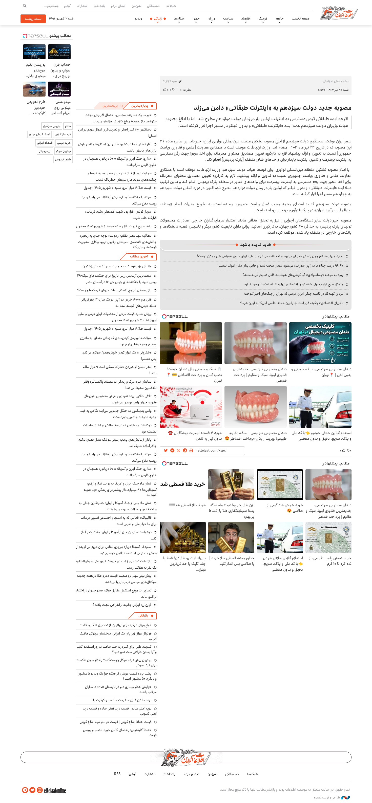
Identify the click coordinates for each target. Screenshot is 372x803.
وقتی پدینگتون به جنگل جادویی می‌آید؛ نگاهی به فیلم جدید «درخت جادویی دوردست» (118, 414)
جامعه (280, 18)
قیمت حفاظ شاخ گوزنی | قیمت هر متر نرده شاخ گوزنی (115, 722)
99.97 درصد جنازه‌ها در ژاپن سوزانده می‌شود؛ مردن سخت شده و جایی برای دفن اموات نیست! (280, 265)
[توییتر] (32, 790)
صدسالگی (153, 5)
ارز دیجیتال (44, 151)
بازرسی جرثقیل (51, 126)
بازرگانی (143, 615)
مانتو (68, 126)
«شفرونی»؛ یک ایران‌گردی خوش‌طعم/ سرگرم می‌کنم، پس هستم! (119, 356)
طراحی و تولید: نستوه (327, 797)
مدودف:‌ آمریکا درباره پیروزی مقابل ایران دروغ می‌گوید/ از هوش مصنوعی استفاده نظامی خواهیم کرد (116, 550)
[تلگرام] (25, 790)
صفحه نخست (300, 18)
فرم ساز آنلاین (63, 134)
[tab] (142, 105)
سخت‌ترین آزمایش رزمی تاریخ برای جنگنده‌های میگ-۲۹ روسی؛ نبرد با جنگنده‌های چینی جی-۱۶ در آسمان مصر (117, 279)
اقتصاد (246, 18)
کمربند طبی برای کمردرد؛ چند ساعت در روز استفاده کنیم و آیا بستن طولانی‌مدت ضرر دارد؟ (117, 649)
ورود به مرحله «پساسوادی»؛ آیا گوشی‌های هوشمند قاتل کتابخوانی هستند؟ (292, 275)
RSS (117, 774)
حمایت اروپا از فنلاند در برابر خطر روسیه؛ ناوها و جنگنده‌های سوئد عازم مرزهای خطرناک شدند (122, 176)
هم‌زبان (136, 5)
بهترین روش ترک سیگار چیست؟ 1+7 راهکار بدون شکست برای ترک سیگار (116, 662)
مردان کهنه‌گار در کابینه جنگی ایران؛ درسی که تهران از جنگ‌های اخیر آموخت (293, 293)
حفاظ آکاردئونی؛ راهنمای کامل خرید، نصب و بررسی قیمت (120, 732)
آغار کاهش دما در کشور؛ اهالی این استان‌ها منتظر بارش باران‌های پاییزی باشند (117, 147)
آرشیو (67, 5)
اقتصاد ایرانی (45, 142)
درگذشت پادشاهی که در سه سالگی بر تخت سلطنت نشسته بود (120, 428)
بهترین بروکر (63, 151)
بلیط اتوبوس (63, 159)
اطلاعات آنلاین (339, 12)
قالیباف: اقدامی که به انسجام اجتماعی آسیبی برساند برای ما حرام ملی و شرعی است (119, 521)
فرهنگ (263, 18)
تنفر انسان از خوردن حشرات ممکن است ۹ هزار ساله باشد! (120, 370)
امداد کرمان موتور (39, 134)
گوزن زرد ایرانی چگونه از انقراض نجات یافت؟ (122, 605)
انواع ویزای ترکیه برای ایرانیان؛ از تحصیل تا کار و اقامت (115, 625)
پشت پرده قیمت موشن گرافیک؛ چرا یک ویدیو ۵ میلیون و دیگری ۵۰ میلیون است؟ (117, 676)
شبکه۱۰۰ (171, 5)
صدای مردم (118, 5)
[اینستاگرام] (40, 790)
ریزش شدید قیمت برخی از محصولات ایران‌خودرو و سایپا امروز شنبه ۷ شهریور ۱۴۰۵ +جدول (117, 317)
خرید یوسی (64, 142)
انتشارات (82, 5)
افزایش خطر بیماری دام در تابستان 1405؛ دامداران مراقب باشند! (121, 689)
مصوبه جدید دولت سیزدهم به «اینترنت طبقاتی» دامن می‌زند (273, 108)
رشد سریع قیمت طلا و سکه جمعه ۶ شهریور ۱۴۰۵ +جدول (114, 226)
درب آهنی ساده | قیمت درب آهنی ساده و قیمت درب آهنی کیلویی (120, 711)
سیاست (228, 18)
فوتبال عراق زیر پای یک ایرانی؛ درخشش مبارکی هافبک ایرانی (118, 636)
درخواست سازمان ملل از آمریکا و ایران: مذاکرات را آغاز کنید (119, 535)
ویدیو (138, 18)
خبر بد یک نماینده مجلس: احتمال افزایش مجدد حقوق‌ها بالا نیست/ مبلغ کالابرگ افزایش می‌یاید (121, 118)
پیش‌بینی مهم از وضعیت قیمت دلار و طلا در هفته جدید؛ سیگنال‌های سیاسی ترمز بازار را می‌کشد (117, 579)
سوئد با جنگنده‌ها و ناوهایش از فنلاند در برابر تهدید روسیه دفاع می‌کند (119, 200)
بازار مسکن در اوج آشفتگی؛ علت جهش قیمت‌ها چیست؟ (114, 290)
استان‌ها (179, 18)
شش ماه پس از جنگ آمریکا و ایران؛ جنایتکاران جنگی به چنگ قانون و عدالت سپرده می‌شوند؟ (118, 506)
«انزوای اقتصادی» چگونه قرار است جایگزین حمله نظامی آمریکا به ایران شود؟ (291, 303)
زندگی (158, 18)
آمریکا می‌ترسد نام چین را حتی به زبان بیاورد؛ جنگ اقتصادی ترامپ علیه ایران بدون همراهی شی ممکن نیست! (270, 256)
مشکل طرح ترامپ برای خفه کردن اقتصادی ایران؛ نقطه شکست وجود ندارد (293, 284)
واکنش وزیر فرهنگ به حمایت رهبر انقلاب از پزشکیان (117, 266)
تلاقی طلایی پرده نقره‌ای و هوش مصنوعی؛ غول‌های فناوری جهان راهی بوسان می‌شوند (120, 399)
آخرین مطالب (139, 256)
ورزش (211, 18)
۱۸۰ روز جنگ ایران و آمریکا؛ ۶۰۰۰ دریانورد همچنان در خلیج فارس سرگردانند (120, 472)
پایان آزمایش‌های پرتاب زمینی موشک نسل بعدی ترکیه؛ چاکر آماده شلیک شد (117, 443)
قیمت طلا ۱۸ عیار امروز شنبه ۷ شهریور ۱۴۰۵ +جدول (118, 188)
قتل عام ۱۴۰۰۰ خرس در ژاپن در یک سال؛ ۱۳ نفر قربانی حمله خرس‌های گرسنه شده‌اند (118, 303)
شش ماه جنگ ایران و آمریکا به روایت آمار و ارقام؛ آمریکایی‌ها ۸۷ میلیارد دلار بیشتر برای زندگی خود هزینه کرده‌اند (120, 489)
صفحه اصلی (341, 81)
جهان (196, 18)
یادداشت (99, 5)
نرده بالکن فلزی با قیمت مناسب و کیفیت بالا (122, 700)
